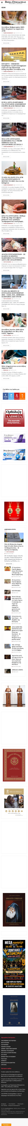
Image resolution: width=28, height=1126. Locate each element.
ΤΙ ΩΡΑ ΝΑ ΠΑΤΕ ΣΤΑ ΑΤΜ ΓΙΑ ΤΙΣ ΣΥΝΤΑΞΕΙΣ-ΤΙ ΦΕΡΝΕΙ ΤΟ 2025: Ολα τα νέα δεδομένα (13, 180)
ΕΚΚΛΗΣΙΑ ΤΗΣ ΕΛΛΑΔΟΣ (7, 1050)
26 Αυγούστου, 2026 (17, 587)
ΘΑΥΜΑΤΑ (3, 1060)
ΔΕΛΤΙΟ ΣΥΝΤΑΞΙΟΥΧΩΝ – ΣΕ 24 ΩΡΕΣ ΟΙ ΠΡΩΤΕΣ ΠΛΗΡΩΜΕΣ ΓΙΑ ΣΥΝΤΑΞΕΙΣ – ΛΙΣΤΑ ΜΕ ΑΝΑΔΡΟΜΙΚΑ (14, 257)
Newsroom (5, 370)
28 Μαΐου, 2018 (16, 335)
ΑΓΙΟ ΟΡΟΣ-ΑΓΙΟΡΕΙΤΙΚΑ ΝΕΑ (8, 1052)
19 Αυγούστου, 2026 (17, 612)
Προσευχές (4, 1058)
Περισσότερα (9, 563)
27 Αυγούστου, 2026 (17, 576)
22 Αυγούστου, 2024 (16, 298)
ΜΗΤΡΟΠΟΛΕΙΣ (5, 1042)
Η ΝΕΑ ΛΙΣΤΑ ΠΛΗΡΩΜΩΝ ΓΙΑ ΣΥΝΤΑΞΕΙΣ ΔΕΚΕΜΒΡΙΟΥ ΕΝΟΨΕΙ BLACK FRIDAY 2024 (14, 104)
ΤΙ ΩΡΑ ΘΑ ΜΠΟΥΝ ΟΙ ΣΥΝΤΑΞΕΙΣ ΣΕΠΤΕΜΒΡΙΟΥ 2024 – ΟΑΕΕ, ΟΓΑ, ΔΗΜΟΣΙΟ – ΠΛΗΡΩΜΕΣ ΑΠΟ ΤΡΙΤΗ (13, 294)
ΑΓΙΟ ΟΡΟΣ (4, 1054)
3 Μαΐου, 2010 (15, 592)
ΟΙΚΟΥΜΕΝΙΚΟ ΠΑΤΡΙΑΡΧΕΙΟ (8, 1040)
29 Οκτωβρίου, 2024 (18, 146)
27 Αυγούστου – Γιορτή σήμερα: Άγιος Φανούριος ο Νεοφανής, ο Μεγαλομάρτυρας (17, 571)
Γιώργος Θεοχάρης (7, 298)
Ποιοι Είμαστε (12, 1103)
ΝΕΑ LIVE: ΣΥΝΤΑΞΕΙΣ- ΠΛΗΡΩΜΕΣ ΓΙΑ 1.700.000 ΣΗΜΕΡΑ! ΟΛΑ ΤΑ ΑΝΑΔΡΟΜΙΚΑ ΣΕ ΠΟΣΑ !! (12, 141)
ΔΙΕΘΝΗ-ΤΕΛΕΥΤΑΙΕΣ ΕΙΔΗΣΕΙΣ (9, 1048)
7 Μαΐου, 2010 (15, 671)
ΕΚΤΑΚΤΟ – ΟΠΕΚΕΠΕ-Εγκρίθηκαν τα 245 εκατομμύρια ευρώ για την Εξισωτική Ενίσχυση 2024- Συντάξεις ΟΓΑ (14, 66)
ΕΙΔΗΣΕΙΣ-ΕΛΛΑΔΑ (5, 1046)
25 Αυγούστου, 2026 (9, 553)
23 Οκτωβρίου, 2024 (18, 223)
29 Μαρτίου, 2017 (13, 370)
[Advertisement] (14, 481)
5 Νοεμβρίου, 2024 (18, 108)
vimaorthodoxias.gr (9, 1108)
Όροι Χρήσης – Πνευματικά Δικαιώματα (10, 1105)
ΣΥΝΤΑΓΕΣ (3, 1064)
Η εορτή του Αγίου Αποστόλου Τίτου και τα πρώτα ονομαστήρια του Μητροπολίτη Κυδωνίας (12, 1080)
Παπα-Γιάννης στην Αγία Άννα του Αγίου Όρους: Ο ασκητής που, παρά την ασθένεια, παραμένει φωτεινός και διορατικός (17, 604)
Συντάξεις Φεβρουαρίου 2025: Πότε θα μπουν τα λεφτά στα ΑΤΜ (13, 29)
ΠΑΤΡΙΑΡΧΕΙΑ (4, 1044)
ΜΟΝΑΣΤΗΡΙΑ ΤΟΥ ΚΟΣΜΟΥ (8, 1056)
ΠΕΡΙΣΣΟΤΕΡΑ (6, 43)
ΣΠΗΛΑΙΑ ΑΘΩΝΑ (17, 670)
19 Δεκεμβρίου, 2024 (19, 71)
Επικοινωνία (20, 1103)
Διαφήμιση (3, 1103)
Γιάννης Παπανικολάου (8, 71)
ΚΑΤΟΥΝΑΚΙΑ (16, 591)
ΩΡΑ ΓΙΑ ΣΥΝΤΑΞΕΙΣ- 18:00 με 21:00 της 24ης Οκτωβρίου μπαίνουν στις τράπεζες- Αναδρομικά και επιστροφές (13, 218)
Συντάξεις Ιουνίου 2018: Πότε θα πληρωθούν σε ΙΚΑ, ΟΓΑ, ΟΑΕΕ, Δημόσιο (13, 331)
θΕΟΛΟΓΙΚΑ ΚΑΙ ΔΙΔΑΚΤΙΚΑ (8, 1062)
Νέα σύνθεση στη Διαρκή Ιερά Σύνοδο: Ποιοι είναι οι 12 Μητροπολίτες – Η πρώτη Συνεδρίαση (13, 547)
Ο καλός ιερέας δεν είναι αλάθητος (10, 1071)
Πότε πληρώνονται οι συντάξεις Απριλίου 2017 (14, 367)
